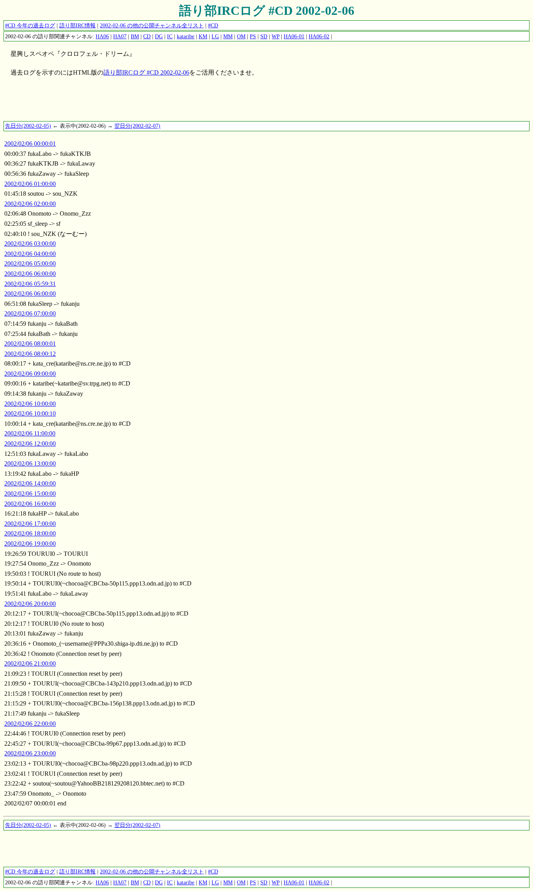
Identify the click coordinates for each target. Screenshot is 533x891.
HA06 (102, 36)
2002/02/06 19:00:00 (30, 543)
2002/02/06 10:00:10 (30, 413)
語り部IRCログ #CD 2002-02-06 (266, 11)
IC (169, 36)
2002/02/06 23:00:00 (30, 753)
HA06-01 (294, 36)
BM (135, 36)
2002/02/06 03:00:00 (30, 243)
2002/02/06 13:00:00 (30, 463)
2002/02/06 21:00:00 (30, 663)
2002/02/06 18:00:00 (30, 533)
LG (215, 36)
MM (228, 36)
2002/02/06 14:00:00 (30, 483)
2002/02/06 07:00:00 (30, 313)
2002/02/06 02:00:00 (30, 203)
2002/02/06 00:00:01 (30, 143)
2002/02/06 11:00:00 (29, 433)
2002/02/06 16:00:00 (30, 503)
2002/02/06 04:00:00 (30, 253)
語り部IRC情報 (77, 25)
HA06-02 (319, 36)
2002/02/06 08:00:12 (30, 353)
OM (241, 36)
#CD (213, 25)
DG (159, 36)
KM (203, 36)
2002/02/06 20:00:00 (30, 603)
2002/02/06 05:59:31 (30, 283)
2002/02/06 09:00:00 (30, 373)
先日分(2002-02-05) (28, 126)
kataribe (185, 36)
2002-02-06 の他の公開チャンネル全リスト (152, 25)
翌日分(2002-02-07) (137, 126)
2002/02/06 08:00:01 (30, 343)
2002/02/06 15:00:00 (30, 493)
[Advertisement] (145, 102)
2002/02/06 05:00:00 (30, 263)
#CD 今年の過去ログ (30, 25)
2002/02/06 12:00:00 (30, 443)
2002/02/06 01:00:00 (30, 183)
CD (147, 36)
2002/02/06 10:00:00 (30, 403)
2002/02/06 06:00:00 (30, 273)
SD (263, 36)
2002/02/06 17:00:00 (30, 523)
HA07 (119, 36)
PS (253, 36)
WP (275, 36)
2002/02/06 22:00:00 (30, 723)
